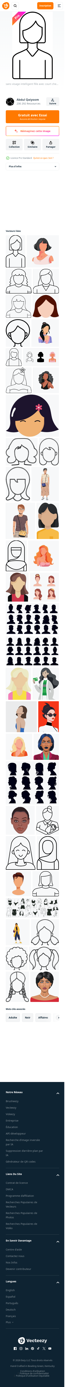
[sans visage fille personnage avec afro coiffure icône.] (46, 1309)
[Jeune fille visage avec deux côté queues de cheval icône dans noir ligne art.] (21, 1337)
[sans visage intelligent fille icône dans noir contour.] (19, 1234)
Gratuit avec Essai (32, 116)
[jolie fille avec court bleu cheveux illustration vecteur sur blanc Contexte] (18, 1032)
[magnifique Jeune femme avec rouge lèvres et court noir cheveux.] (16, 1002)
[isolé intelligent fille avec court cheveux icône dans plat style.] (32, 531)
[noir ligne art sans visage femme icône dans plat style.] (45, 392)
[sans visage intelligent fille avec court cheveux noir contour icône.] (15, 251)
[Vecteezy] (5, 5)
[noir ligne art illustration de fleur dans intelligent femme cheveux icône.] (19, 469)
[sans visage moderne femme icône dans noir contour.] (18, 366)
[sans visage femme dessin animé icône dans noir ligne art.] (19, 341)
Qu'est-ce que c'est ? (43, 158)
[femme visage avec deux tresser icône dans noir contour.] (17, 1365)
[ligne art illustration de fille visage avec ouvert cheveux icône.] (16, 596)
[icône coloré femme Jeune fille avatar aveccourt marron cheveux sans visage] (17, 776)
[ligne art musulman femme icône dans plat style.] (17, 1204)
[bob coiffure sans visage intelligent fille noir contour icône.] (19, 315)
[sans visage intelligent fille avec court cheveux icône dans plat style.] (19, 390)
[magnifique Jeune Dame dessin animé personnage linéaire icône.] (20, 1169)
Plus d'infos (15, 166)
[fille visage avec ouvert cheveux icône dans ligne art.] (22, 567)
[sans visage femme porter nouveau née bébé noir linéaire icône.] (17, 1136)
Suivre (52, 103)
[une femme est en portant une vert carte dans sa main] (19, 937)
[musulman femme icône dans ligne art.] (39, 707)
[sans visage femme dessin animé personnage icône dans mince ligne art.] (43, 417)
